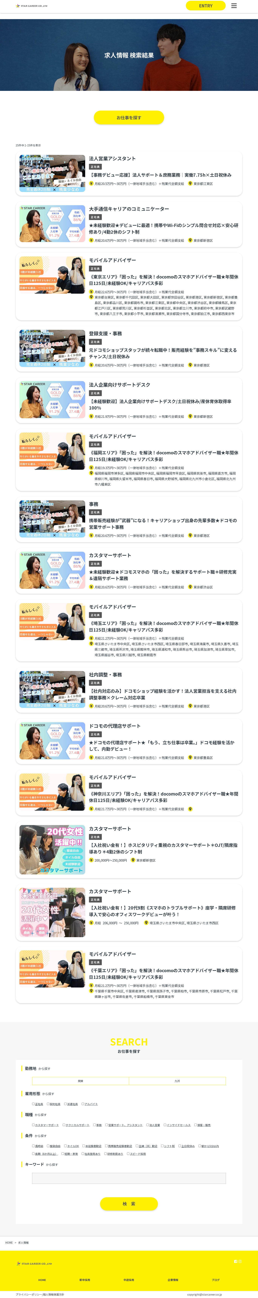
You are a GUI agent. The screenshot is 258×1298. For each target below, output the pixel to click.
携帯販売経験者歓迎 (120, 1146)
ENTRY (205, 5)
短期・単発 (71, 1154)
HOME (42, 1280)
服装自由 (55, 1146)
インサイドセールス (179, 1125)
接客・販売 (204, 1125)
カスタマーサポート (47, 1125)
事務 (99, 1125)
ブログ (216, 1280)
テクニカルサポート (78, 1125)
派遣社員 (72, 1104)
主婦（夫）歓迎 (148, 1146)
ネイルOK (73, 1146)
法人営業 (154, 1125)
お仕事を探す (129, 117)
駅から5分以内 (210, 1146)
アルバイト (91, 1104)
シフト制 (169, 1146)
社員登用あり (92, 1154)
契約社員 (55, 1104)
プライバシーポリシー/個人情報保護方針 (40, 1294)
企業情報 (173, 1280)
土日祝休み (188, 1146)
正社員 (39, 1104)
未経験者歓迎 (93, 1146)
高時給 (39, 1146)
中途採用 (129, 1280)
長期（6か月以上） (46, 1154)
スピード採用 (138, 1154)
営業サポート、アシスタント (125, 1125)
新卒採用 (85, 1280)
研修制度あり (115, 1154)
